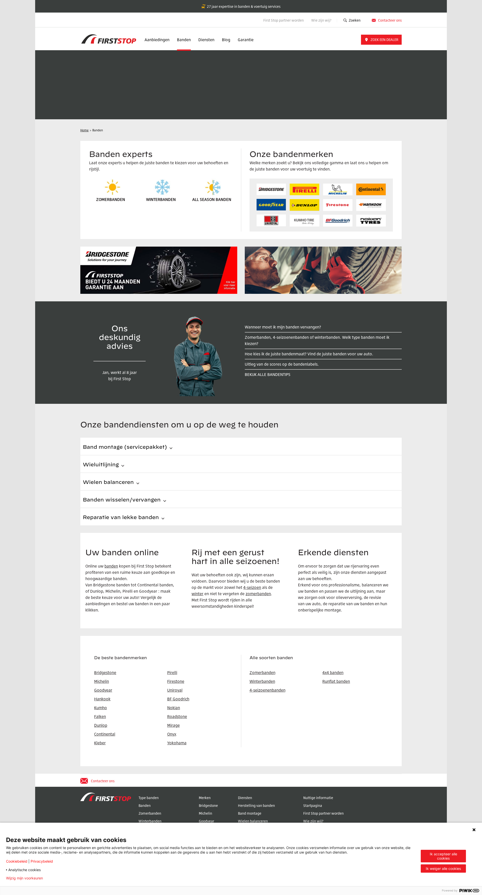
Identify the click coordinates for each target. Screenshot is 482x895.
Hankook (102, 698)
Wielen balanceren (253, 821)
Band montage (249, 813)
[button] (381, 40)
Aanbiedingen (157, 39)
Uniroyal (175, 690)
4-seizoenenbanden (267, 690)
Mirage (173, 725)
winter (197, 593)
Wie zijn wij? (321, 20)
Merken (205, 798)
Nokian (173, 707)
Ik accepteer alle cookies (443, 856)
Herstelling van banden (256, 805)
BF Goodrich (178, 698)
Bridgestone (208, 805)
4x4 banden (332, 672)
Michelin (205, 813)
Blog (226, 39)
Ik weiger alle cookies (443, 868)
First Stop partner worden (283, 20)
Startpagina (312, 805)
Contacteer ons (390, 20)
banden (111, 566)
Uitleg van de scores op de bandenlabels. (282, 364)
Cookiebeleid (16, 861)
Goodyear (206, 821)
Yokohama (177, 742)
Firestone (175, 681)
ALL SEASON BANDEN (211, 199)
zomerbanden (258, 593)
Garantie (246, 39)
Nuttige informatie (318, 798)
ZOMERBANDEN (110, 199)
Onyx (171, 734)
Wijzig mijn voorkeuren (24, 878)
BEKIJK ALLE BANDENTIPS (267, 374)
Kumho (100, 707)
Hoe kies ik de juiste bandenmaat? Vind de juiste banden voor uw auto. (309, 353)
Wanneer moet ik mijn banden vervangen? (283, 326)
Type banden (149, 798)
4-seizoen (252, 587)
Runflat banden (336, 681)
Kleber (100, 742)
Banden (184, 39)
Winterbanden (262, 681)
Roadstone (177, 716)
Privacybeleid (42, 861)
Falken (100, 716)
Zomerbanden (262, 672)
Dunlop (100, 725)
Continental (104, 734)
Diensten (206, 39)
